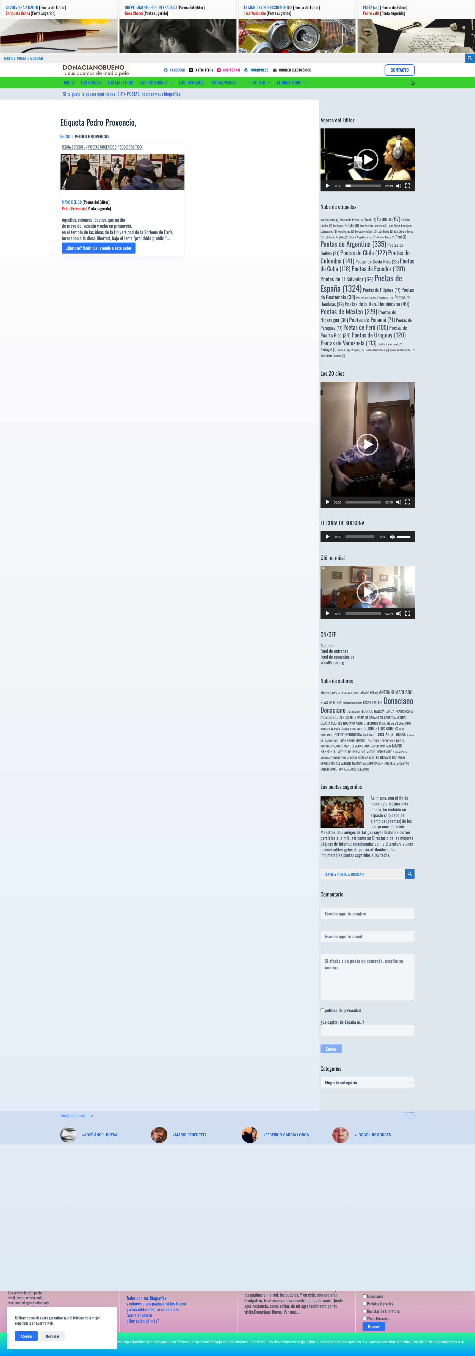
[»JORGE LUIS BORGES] (340, 1135)
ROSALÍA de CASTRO (397, 763)
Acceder (327, 645)
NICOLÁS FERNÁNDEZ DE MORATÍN (339, 757)
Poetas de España (361, 283)
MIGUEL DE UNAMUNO (351, 751)
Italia (353, 225)
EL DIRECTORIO (289, 82)
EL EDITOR (256, 82)
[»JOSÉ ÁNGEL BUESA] (68, 1135)
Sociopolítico (131, 146)
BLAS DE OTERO (331, 702)
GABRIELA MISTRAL (395, 717)
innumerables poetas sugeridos (346, 855)
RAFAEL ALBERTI (341, 763)
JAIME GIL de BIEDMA (391, 723)
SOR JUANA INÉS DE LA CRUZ (354, 769)
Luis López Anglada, (336, 237)
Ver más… (291, 1311)
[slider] (363, 186)
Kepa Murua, (346, 231)
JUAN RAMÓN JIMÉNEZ (353, 740)
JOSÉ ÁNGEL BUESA (392, 734)
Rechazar (52, 1336)
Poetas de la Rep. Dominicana (377, 304)
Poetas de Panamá (372, 319)
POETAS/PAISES (223, 82)
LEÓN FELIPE (373, 740)
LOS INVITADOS (191, 82)
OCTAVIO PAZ (388, 757)
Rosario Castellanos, (377, 350)
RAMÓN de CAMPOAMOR (367, 763)
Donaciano (398, 700)
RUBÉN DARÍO (329, 769)
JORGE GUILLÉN (358, 729)
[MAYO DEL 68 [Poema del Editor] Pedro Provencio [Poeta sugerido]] (122, 172)
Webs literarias (377, 1318)
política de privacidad (343, 1010)
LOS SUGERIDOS (153, 82)
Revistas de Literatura (383, 1311)
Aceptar (26, 1336)
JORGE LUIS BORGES (383, 728)
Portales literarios (379, 1303)
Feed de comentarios (337, 656)
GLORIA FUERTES (331, 723)
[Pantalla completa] (407, 186)
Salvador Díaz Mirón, (402, 350)
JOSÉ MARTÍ (370, 734)
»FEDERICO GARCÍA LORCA (286, 1134)
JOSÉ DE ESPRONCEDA (347, 734)
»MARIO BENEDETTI (189, 1134)
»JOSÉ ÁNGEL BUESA (99, 1134)
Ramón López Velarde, (351, 350)
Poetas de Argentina (353, 243)
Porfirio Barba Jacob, (390, 344)
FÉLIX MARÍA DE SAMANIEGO (366, 717)
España (388, 218)
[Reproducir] (327, 186)
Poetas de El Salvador (347, 279)
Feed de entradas (334, 651)
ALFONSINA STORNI (348, 693)
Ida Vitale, (340, 225)
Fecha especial (73, 146)
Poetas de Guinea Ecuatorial (374, 297)
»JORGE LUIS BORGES (372, 1134)
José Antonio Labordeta (373, 225)
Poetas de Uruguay (379, 334)
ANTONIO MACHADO (396, 692)
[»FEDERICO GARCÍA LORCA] (250, 1135)
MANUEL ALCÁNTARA (356, 746)
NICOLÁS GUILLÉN (368, 757)
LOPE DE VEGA (387, 740)
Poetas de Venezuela (349, 342)
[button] (368, 160)
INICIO (69, 82)
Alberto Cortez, (330, 220)
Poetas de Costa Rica (377, 261)
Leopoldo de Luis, (366, 231)
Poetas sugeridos (102, 146)
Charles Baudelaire (352, 702)
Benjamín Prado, (351, 219)
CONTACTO (400, 70)
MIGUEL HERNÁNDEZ (379, 751)
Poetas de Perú (365, 327)
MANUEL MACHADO (381, 746)
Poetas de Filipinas (381, 290)
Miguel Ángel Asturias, (362, 237)
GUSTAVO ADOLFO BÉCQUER (360, 723)
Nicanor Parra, (385, 237)
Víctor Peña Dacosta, (333, 355)
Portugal (328, 349)
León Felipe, (385, 231)
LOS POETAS (91, 82)
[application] (368, 159)
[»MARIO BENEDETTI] (159, 1135)
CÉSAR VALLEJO (372, 702)
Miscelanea (374, 1296)
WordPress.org (332, 662)
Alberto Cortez (329, 692)
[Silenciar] (399, 186)
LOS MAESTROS (120, 82)
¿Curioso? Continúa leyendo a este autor (98, 249)
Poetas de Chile (363, 252)
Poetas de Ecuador (378, 268)
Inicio (65, 136)
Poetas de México (349, 311)
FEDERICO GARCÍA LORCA (377, 711)
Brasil (370, 219)
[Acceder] (413, 83)
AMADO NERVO (369, 692)
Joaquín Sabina (340, 728)
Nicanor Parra (400, 752)
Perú (401, 237)
